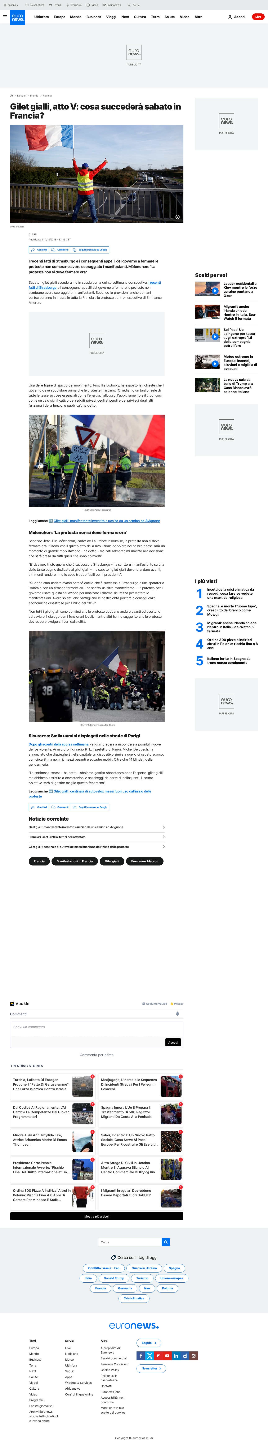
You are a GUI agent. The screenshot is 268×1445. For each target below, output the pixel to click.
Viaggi (111, 17)
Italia (88, 1278)
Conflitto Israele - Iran (104, 1268)
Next (125, 17)
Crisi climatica (134, 1298)
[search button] (129, 5)
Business (93, 17)
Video (184, 17)
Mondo (75, 17)
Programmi (36, 1400)
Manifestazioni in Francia (75, 861)
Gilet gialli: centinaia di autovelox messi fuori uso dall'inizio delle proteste (79, 846)
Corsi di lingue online (79, 1394)
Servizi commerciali (114, 1358)
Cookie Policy (110, 1370)
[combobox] (150, 5)
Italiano (12, 5)
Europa (59, 17)
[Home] (11, 95)
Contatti (106, 1386)
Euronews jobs (110, 1391)
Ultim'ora (41, 17)
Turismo (142, 1278)
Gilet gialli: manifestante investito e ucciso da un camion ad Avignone (107, 521)
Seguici (70, 1371)
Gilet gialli (112, 861)
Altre (104, 1340)
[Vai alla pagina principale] (17, 17)
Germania (125, 1288)
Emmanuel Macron (144, 861)
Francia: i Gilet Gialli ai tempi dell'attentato (57, 837)
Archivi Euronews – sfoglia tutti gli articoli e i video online (43, 1416)
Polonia (167, 1288)
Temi (32, 1340)
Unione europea (171, 1278)
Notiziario (71, 1353)
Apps (68, 1376)
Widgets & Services (78, 1382)
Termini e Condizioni (114, 1364)
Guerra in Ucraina (144, 1268)
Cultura (140, 17)
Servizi (70, 1340)
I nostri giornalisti (40, 1405)
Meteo (69, 1359)
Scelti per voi (211, 275)
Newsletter (149, 1368)
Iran (147, 1288)
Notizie (21, 95)
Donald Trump (114, 1278)
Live (258, 16)
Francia (47, 95)
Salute (170, 17)
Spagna (174, 1268)
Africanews (72, 1388)
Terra (155, 17)
